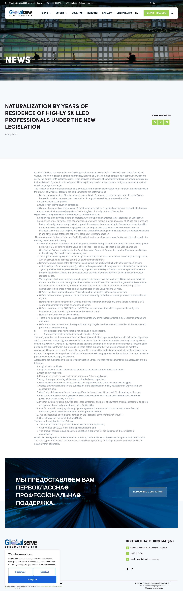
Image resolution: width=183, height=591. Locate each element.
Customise (20, 572)
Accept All (32, 579)
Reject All (44, 572)
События (77, 13)
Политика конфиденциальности (46, 586)
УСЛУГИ (60, 13)
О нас (44, 13)
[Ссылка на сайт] (132, 569)
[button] (154, 122)
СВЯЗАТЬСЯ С (124, 13)
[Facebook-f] (127, 569)
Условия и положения (154, 588)
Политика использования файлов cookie (152, 583)
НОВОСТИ (92, 13)
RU (136, 13)
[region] (32, 568)
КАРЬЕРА (107, 13)
